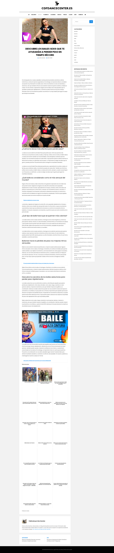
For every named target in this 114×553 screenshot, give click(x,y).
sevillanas (76, 62)
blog (75, 40)
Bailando (33, 14)
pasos (75, 57)
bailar (28, 510)
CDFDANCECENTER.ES (57, 8)
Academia (53, 14)
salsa (75, 59)
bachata (75, 33)
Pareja (65, 14)
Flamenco (46, 14)
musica (75, 52)
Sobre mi (80, 14)
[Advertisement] (45, 70)
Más (75, 14)
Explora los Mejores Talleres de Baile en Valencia (83, 82)
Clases (70, 14)
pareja (75, 55)
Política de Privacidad (68, 549)
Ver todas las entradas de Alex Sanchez (41, 529)
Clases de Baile (77, 45)
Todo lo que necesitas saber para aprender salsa (83, 216)
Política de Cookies (59, 549)
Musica (59, 14)
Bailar (39, 14)
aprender (76, 31)
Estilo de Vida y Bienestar (79, 48)
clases (75, 43)
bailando (75, 36)
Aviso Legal (53, 549)
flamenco (76, 50)
